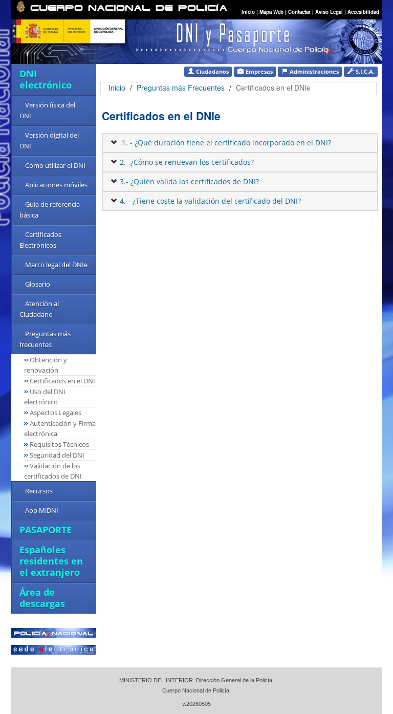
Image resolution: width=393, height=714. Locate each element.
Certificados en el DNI (62, 380)
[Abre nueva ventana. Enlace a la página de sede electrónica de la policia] (53, 648)
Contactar (299, 11)
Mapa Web (271, 11)
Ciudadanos (211, 71)
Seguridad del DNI (57, 455)
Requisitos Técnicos (59, 444)
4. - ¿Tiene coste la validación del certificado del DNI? (209, 201)
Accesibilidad (363, 11)
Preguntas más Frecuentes (182, 87)
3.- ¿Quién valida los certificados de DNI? (188, 181)
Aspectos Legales (55, 412)
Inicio (248, 11)
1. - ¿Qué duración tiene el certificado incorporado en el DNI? (224, 142)
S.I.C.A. (364, 71)
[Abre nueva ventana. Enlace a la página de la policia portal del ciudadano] (53, 631)
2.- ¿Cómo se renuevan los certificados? (186, 162)
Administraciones (313, 71)
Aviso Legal (329, 11)
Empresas (258, 71)
